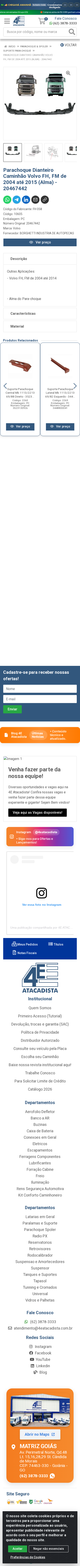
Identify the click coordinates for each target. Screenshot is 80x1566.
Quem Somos (40, 1008)
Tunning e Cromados (40, 1287)
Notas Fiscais (27, 953)
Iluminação (40, 1182)
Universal (40, 1294)
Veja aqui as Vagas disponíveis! (37, 812)
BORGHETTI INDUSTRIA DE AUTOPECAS (47, 233)
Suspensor (40, 1268)
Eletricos (40, 1144)
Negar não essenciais (48, 1548)
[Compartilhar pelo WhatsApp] (7, 200)
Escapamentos (40, 1150)
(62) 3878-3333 (65, 23)
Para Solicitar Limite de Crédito (40, 1081)
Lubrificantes (40, 1163)
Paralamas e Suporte (40, 1223)
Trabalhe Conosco (40, 1073)
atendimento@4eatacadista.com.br (43, 1328)
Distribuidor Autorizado (40, 1040)
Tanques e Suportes (40, 1274)
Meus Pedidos (27, 944)
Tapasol (40, 1281)
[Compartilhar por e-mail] (35, 200)
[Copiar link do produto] (45, 200)
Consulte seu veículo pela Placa (40, 1048)
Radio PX (40, 1236)
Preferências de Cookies (27, 1557)
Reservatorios (40, 1242)
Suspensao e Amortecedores (40, 1262)
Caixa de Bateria (40, 1131)
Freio (40, 1176)
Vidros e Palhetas (40, 1300)
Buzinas (40, 1124)
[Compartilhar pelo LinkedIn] (26, 200)
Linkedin (42, 1366)
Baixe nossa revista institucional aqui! (40, 1065)
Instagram (43, 1347)
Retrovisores (40, 1249)
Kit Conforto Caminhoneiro (40, 1195)
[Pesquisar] (71, 32)
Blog (43, 1372)
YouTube (42, 1359)
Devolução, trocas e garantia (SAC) (40, 1024)
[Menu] (7, 21)
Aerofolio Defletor (40, 1112)
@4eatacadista (46, 832)
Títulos (58, 944)
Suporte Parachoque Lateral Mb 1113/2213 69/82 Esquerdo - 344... (60, 392)
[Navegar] (5, 386)
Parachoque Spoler (40, 1230)
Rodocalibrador (40, 1255)
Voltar (70, 45)
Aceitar (18, 1548)
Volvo (16, 228)
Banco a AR (40, 1118)
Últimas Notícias (38, 735)
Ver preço (43, 242)
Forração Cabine (40, 1169)
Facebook (42, 1353)
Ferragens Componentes (40, 1157)
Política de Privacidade (40, 1032)
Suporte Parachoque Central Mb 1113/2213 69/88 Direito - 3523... (20, 392)
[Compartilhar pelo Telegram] (17, 200)
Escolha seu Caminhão (40, 1057)
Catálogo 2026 (40, 1089)
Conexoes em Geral (40, 1137)
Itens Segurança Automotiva (40, 1189)
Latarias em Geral (40, 1217)
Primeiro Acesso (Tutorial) (40, 1016)
